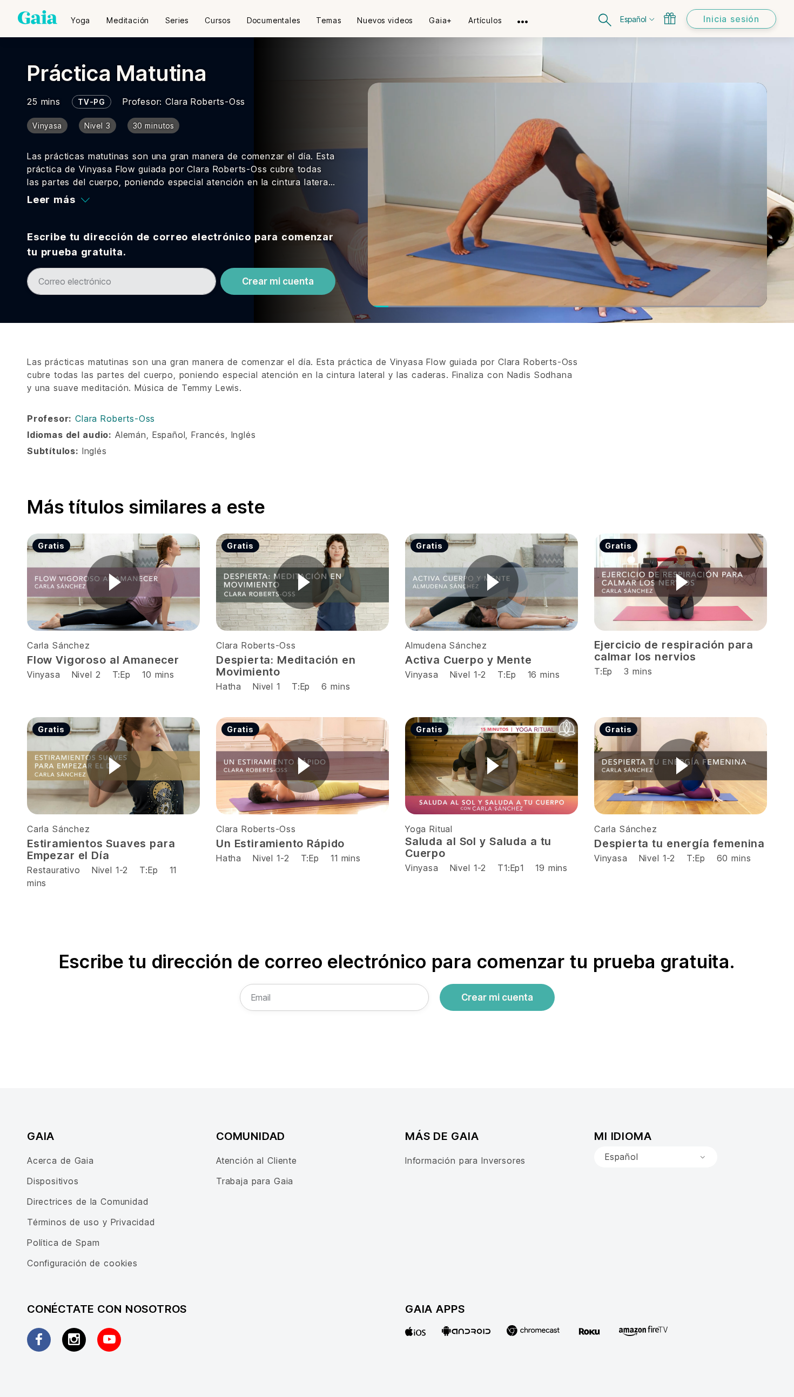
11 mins (346, 858)
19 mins (551, 867)
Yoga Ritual (429, 829)
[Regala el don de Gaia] (670, 18)
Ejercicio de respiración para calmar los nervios (673, 650)
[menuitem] (80, 16)
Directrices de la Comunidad (87, 1201)
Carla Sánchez (58, 645)
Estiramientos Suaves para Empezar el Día (101, 849)
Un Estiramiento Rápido (280, 843)
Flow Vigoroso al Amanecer (103, 659)
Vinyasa (45, 674)
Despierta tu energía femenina (679, 843)
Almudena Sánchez (446, 645)
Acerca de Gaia (60, 1160)
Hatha (228, 686)
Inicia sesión (731, 19)
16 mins (544, 674)
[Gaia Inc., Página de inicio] (37, 17)
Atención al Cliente (256, 1160)
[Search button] (605, 18)
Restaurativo (53, 870)
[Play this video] (113, 582)
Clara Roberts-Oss (205, 101)
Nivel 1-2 (468, 674)
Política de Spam (63, 1242)
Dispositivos (53, 1181)
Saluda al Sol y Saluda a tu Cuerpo (478, 847)
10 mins (158, 674)
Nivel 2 (86, 674)
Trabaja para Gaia (254, 1181)
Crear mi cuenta (278, 281)
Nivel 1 (266, 686)
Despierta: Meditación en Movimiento (286, 665)
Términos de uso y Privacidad (91, 1222)
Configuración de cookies (82, 1263)
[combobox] (655, 1157)
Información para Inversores (465, 1160)
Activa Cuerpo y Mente (468, 659)
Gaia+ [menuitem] (440, 20)
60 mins (734, 858)
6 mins (335, 686)
